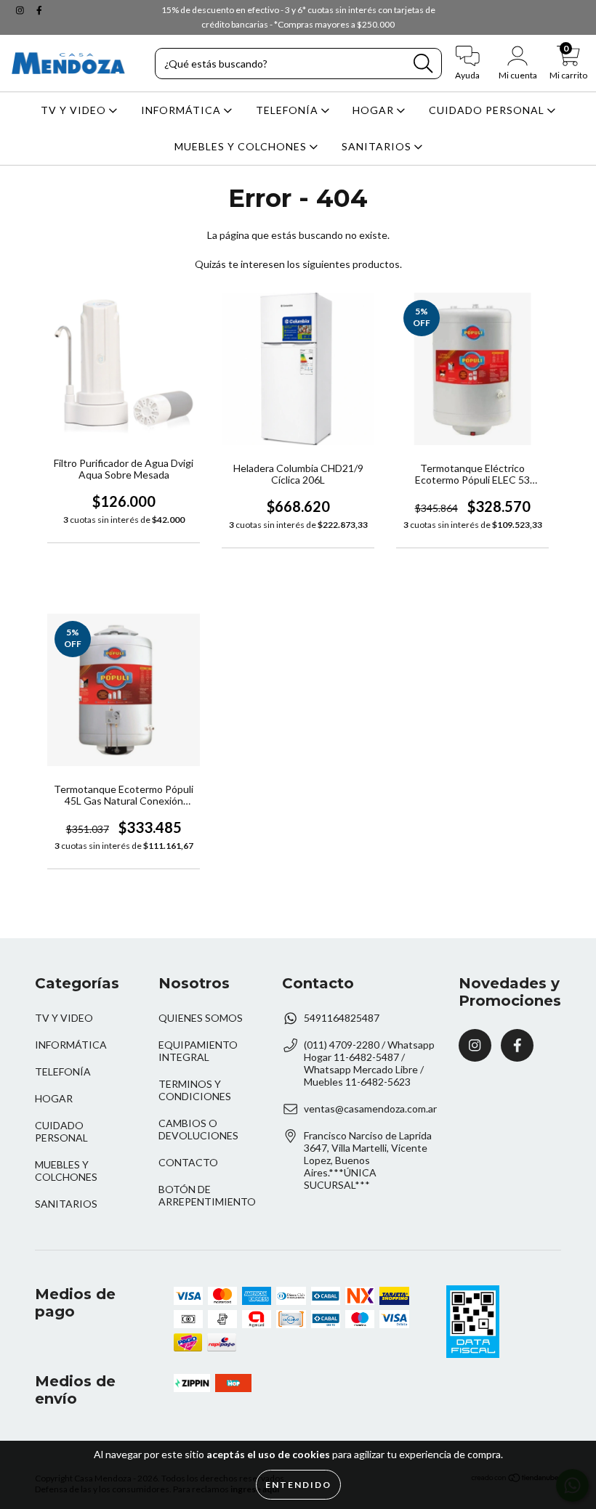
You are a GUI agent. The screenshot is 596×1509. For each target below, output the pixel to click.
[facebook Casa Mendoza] (39, 10)
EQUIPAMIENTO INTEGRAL (198, 1050)
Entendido (298, 1484)
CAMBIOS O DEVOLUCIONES (198, 1129)
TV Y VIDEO (75, 110)
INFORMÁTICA (182, 110)
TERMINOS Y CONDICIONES (194, 1090)
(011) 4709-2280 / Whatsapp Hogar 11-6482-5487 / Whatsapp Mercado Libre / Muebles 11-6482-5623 (369, 1063)
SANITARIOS (378, 146)
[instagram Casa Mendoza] (21, 10)
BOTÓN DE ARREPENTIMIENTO (207, 1195)
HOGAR (375, 110)
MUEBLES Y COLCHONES (242, 146)
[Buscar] (423, 63)
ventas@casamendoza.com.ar (370, 1108)
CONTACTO (188, 1162)
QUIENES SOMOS (200, 1018)
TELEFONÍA (288, 110)
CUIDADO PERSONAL (488, 110)
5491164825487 (341, 1018)
